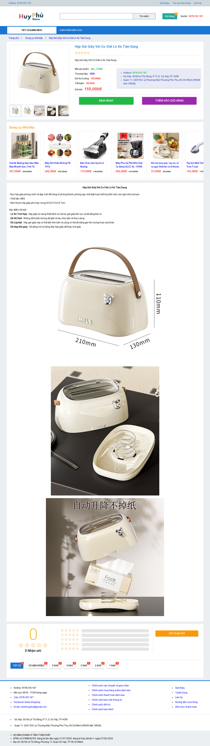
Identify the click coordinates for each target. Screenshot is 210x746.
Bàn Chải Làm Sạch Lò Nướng (92, 165)
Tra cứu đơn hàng (182, 3)
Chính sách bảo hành (102, 709)
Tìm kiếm (144, 16)
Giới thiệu (180, 688)
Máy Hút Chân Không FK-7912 (58, 165)
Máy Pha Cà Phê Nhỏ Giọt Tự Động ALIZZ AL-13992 (129, 165)
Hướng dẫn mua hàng (186, 702)
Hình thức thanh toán (186, 707)
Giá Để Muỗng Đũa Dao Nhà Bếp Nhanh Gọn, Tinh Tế (24, 165)
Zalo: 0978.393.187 (23, 697)
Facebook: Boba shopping (27, 702)
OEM (92, 73)
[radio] (21, 645)
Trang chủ (15, 38)
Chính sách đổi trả (101, 704)
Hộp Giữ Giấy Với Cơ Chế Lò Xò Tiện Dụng (69, 38)
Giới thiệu (164, 3)
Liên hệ (197, 3)
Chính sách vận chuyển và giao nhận (110, 685)
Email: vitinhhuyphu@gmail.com (30, 707)
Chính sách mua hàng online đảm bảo (111, 690)
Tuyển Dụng (181, 692)
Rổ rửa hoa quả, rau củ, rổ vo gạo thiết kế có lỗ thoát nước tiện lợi (165, 165)
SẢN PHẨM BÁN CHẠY (71, 30)
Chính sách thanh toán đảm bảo (108, 695)
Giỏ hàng (170, 16)
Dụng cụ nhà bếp (34, 38)
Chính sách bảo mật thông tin (107, 699)
